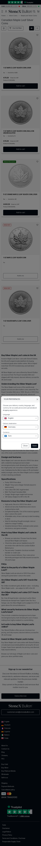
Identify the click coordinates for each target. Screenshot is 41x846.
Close (25, 446)
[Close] (37, 399)
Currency (6, 432)
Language (6, 414)
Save (34, 446)
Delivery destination (10, 423)
